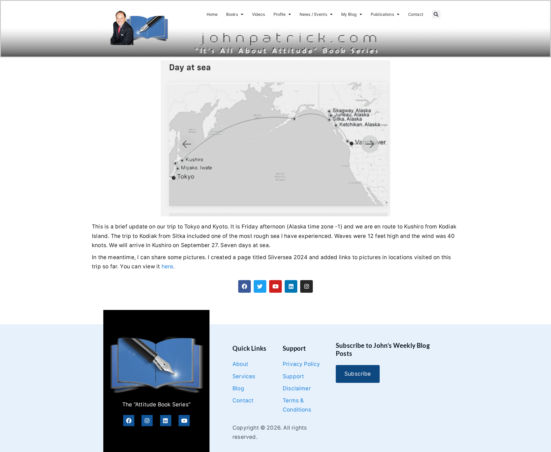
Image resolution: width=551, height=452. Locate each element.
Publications (382, 14)
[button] (436, 14)
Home (212, 14)
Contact (415, 14)
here (167, 266)
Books (232, 14)
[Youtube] (275, 286)
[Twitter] (260, 286)
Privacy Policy (301, 364)
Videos (258, 14)
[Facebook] (244, 286)
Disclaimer (297, 388)
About (240, 364)
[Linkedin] (291, 286)
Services (243, 376)
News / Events (313, 14)
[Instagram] (306, 286)
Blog (238, 388)
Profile (279, 14)
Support (293, 376)
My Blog (349, 14)
